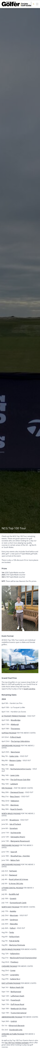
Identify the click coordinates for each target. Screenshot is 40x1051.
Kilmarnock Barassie (16, 1025)
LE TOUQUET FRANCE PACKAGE (14, 716)
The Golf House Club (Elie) (20, 779)
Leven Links (14, 775)
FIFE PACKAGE (7, 788)
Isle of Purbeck (15, 824)
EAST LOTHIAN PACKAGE (11, 983)
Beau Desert (15, 796)
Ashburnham (14, 936)
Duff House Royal (17, 1004)
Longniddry (14, 975)
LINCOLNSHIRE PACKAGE (11, 864)
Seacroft (14, 852)
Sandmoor (14, 920)
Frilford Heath (15, 737)
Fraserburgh (15, 1000)
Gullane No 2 (15, 979)
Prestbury (14, 962)
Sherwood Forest (17, 792)
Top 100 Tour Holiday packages (17, 1043)
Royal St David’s (16, 809)
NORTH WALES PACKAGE (11, 813)
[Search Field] (33, 4)
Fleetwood (13, 875)
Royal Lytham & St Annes (18, 879)
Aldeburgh (15, 724)
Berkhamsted (16, 992)
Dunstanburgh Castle (18, 903)
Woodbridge (15, 720)
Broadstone (14, 820)
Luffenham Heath (17, 996)
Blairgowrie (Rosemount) (20, 841)
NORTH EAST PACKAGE (10, 907)
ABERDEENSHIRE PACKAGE (12, 1017)
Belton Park (15, 860)
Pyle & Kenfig (14, 941)
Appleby (13, 911)
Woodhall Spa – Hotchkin (20, 856)
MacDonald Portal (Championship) (23, 958)
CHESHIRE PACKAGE (9, 966)
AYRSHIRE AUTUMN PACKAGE (13, 1034)
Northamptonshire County (20, 769)
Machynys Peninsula (17, 945)
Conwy (12, 970)
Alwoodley (14, 924)
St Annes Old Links (16, 883)
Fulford (12, 928)
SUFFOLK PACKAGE (9, 733)
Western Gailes (15, 760)
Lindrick (14, 1021)
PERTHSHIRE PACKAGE (10, 845)
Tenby (11, 932)
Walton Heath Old (17, 987)
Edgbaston (15, 801)
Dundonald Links (15, 1030)
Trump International (18, 1013)
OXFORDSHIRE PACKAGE (11, 745)
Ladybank (14, 784)
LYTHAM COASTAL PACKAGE (12, 888)
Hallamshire (14, 953)
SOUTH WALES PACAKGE (11, 949)
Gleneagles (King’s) (18, 837)
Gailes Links (13, 756)
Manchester (15, 752)
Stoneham (14, 828)
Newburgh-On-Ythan (19, 1008)
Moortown (14, 915)
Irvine (11, 765)
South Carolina (29, 689)
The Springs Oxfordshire (20, 741)
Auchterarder (16, 833)
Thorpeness (15, 728)
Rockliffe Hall (14, 894)
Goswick (13, 898)
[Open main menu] (37, 4)
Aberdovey (14, 805)
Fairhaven (13, 871)
